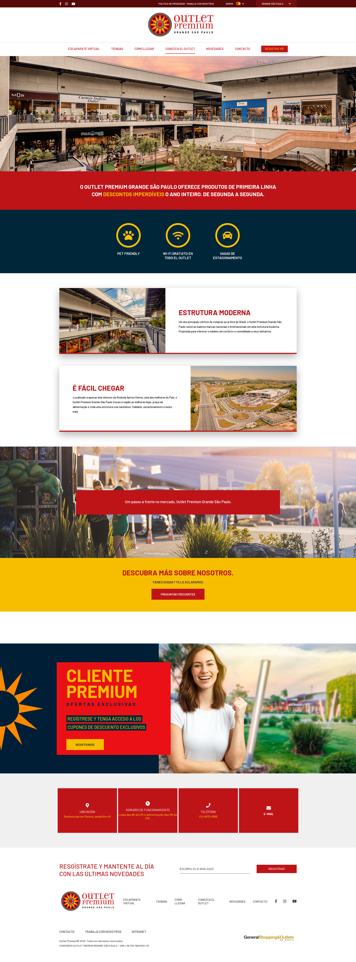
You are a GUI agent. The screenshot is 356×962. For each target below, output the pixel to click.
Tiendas (117, 48)
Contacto (242, 48)
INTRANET (139, 931)
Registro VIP (274, 48)
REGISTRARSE (85, 744)
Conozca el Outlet (180, 48)
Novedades (215, 48)
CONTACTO (67, 931)
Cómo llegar (144, 48)
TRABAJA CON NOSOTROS (103, 931)
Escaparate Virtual (84, 48)
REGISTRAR (276, 868)
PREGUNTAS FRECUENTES (178, 594)
